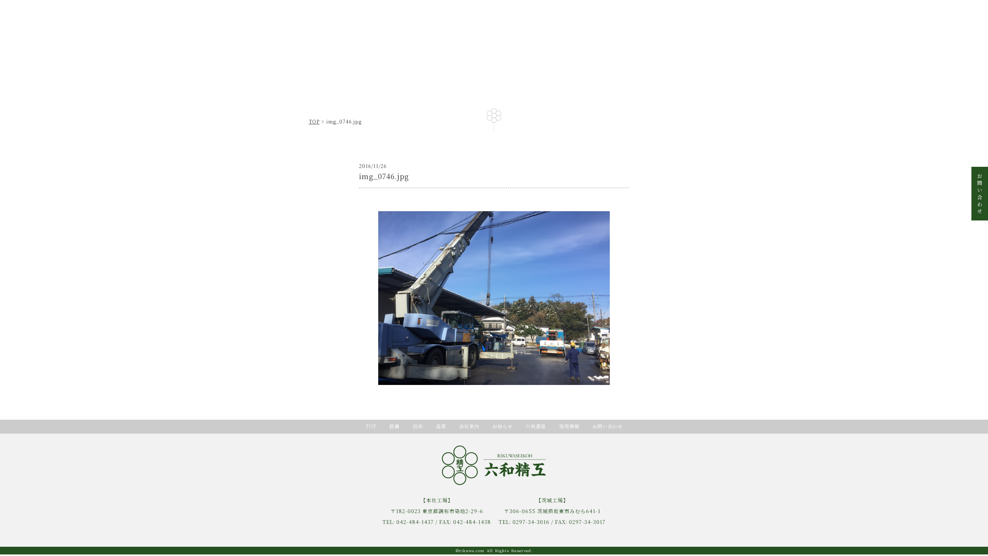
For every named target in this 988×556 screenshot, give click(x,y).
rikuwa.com (471, 550)
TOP (314, 121)
